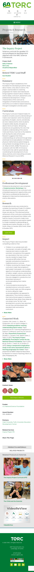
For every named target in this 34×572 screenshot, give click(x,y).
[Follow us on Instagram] (19, 565)
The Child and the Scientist (13, 501)
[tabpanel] (17, 168)
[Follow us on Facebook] (11, 565)
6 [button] (19, 178)
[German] (16, 559)
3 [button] (15, 178)
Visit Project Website (17, 397)
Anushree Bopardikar (9, 67)
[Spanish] (23, 559)
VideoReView (8, 525)
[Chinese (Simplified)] (11, 559)
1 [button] (12, 178)
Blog (25, 13)
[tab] (12, 178)
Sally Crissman (7, 63)
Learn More (8, 233)
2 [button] (14, 178)
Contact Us (17, 16)
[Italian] (18, 559)
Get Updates (17, 13)
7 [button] (21, 178)
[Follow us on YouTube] (15, 565)
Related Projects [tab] (17, 450)
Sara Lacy (5, 65)
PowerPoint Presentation (17, 333)
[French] (14, 559)
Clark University (7, 422)
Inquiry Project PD (8, 432)
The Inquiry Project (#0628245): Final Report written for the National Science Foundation (15, 339)
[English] (13, 559)
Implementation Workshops (13, 188)
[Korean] (21, 559)
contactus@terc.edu (17, 555)
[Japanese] (19, 559)
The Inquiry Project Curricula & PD (15, 477)
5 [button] (18, 178)
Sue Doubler (6, 76)
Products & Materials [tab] (17, 447)
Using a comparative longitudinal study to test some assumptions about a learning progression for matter (16, 347)
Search (9, 13)
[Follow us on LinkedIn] (23, 565)
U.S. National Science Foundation (13, 406)
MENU (17, 22)
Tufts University (18, 422)
